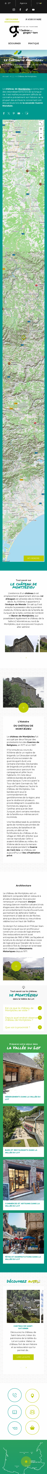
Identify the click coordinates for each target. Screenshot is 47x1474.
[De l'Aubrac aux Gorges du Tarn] (23, 31)
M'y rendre (33, 558)
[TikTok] (26, 10)
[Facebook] (20, 10)
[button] (27, 3)
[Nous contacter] (14, 1395)
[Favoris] (32, 3)
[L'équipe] (32, 1412)
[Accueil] (14, 1412)
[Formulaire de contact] (14, 1428)
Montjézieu (24, 89)
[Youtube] (33, 10)
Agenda (23, 3)
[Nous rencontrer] (32, 1396)
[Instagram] (13, 10)
